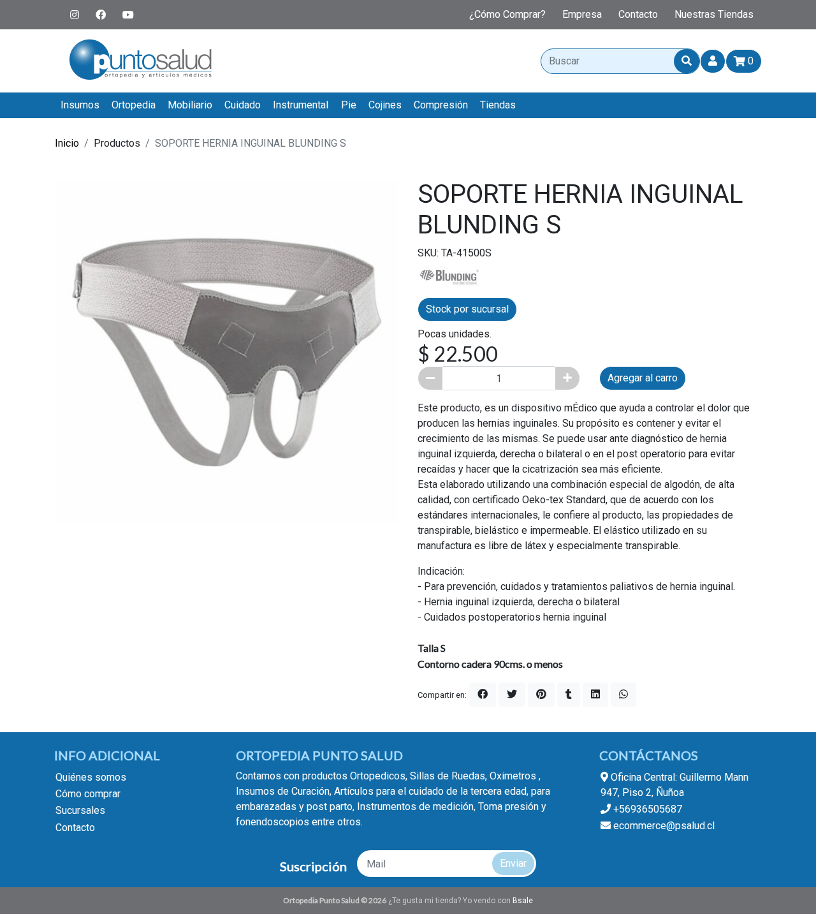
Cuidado (242, 105)
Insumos (80, 105)
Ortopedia (134, 105)
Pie (348, 105)
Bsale (523, 900)
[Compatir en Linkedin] (595, 694)
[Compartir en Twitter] (512, 694)
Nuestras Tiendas (714, 14)
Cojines (385, 105)
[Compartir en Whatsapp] (623, 694)
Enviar (513, 863)
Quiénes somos (90, 777)
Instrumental (300, 105)
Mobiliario (190, 105)
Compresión (441, 105)
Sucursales (80, 810)
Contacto (638, 14)
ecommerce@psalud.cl (663, 826)
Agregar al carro (643, 378)
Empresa (582, 14)
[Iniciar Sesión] (712, 61)
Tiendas (498, 105)
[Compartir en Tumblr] (568, 694)
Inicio (67, 143)
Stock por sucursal (467, 309)
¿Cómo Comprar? (507, 14)
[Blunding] (449, 276)
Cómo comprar (87, 794)
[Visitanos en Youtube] (128, 14)
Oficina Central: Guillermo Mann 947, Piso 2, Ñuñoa (674, 785)
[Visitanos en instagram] (74, 14)
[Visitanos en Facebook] (100, 14)
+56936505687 (646, 809)
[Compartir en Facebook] (482, 694)
